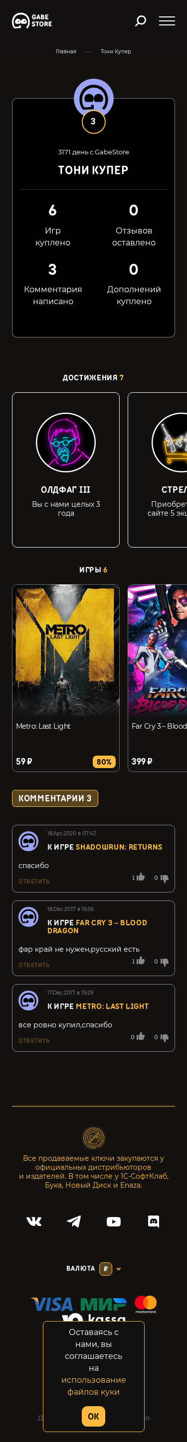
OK (93, 1417)
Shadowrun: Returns (119, 847)
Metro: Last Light (43, 726)
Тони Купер (116, 51)
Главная (66, 51)
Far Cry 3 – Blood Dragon (97, 927)
